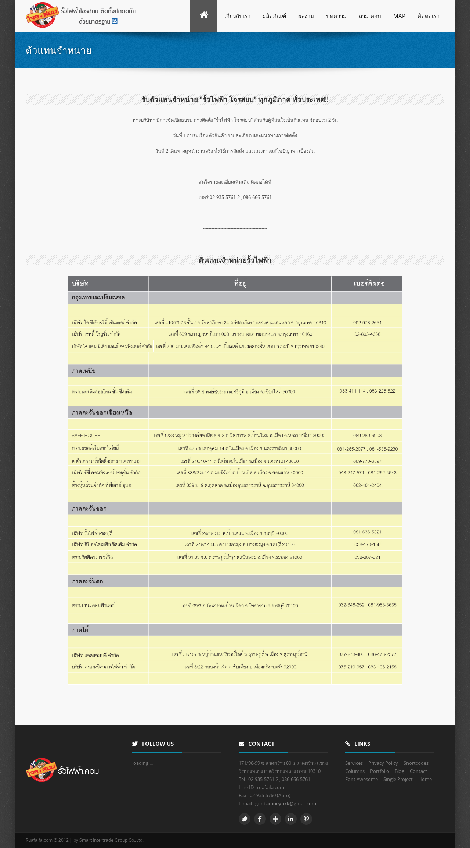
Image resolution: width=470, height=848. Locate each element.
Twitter (244, 819)
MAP (399, 15)
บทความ (336, 15)
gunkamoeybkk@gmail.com (285, 803)
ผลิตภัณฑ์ (274, 15)
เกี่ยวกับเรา (237, 15)
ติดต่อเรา (428, 15)
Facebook (260, 819)
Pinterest (306, 819)
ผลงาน (306, 15)
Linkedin (291, 819)
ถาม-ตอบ (370, 15)
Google (275, 819)
